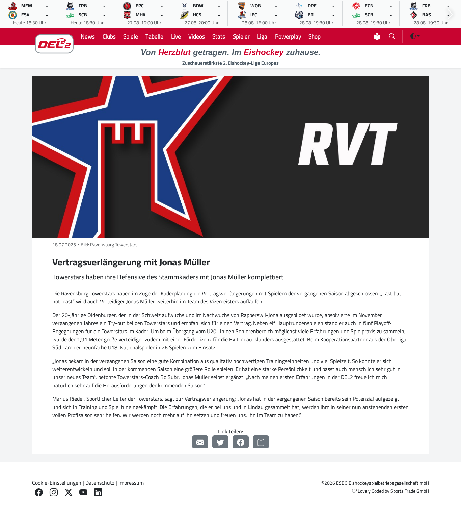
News (88, 36)
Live (176, 36)
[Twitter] (220, 441)
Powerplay (288, 36)
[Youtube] (83, 492)
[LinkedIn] (98, 492)
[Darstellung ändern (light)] (415, 36)
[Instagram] (53, 492)
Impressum (131, 482)
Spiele (130, 36)
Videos (196, 36)
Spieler (241, 36)
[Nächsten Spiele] (450, 14)
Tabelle (154, 36)
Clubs (109, 36)
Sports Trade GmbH (409, 491)
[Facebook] (241, 441)
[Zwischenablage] (261, 441)
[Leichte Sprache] (377, 36)
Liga (262, 36)
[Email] (200, 441)
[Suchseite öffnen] (392, 35)
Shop (314, 36)
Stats (218, 36)
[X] (68, 492)
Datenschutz (99, 482)
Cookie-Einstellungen (56, 482)
